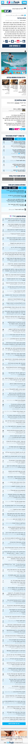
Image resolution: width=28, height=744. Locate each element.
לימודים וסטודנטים (18, 9)
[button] (25, 51)
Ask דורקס (20, 738)
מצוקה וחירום (3, 737)
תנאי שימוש (12, 737)
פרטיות (8, 737)
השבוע (14, 188)
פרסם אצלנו (18, 737)
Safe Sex (15, 738)
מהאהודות (17, 103)
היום (22, 188)
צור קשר (22, 737)
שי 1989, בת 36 (17, 109)
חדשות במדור (20, 139)
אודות (26, 737)
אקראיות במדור (8, 139)
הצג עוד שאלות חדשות (14, 724)
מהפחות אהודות (10, 103)
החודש (5, 188)
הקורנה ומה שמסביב (9, 738)
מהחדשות (23, 105)
